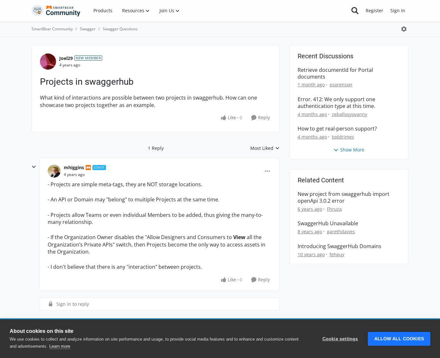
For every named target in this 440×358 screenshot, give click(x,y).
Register (374, 10)
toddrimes (343, 137)
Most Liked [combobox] (265, 148)
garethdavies (341, 231)
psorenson (341, 85)
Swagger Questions (120, 29)
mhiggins (74, 167)
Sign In (397, 10)
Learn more (59, 346)
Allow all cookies (399, 338)
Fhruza (334, 209)
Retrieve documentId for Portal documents (335, 73)
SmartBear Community (52, 29)
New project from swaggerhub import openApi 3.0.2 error (343, 197)
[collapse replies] (34, 167)
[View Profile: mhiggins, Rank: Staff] (54, 171)
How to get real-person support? (337, 128)
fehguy (337, 254)
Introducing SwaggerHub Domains (339, 246)
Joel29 (66, 58)
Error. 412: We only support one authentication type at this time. (336, 103)
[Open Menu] (403, 29)
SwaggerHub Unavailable (328, 223)
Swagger (88, 29)
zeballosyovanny (349, 114)
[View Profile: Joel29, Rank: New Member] (48, 61)
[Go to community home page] (56, 10)
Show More (352, 150)
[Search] (355, 11)
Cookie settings (340, 338)
